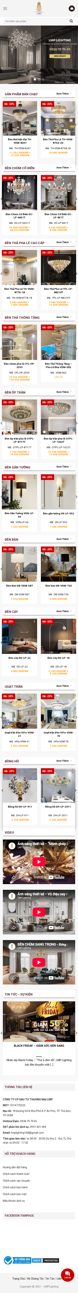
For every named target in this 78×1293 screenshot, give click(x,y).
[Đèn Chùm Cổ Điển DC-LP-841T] (58, 192)
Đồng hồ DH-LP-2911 (58, 806)
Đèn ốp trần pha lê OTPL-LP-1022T (58, 440)
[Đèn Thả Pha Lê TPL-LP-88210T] (58, 267)
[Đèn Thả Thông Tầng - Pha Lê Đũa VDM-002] (58, 342)
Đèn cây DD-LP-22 (19, 657)
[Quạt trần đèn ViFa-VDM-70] (58, 711)
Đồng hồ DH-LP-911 (20, 806)
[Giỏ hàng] (72, 8)
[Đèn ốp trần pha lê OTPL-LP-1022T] (58, 417)
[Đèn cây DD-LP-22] (19, 636)
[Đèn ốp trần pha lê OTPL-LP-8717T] (19, 417)
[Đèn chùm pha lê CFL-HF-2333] (19, 342)
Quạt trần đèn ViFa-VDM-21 (20, 734)
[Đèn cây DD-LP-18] (58, 636)
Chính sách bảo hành (15, 1187)
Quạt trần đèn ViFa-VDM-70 (59, 734)
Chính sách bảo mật (15, 1194)
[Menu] (5, 8)
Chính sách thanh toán (16, 1173)
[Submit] (71, 21)
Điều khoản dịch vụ (14, 1200)
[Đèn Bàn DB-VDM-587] (19, 564)
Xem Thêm (62, 93)
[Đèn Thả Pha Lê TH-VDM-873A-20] (58, 118)
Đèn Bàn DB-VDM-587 (19, 585)
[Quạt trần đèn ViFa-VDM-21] (19, 711)
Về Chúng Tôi (35, 1278)
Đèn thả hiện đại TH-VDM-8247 (20, 141)
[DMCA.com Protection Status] (45, 1260)
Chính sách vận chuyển (16, 1180)
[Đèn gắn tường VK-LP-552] (58, 491)
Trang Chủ (18, 1278)
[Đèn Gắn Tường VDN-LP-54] (19, 491)
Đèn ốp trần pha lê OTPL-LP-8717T (19, 440)
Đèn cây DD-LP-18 (58, 657)
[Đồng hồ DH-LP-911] (20, 785)
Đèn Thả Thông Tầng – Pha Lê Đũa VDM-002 (58, 365)
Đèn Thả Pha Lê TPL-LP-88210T (58, 290)
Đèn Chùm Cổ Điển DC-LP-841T (58, 216)
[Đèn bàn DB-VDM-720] (58, 564)
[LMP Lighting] (39, 8)
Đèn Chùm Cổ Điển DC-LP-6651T (19, 216)
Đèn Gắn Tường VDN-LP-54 (19, 515)
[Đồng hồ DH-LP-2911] (58, 785)
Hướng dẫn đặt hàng (15, 1167)
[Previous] (3, 132)
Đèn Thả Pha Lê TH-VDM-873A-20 (58, 141)
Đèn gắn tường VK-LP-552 (58, 513)
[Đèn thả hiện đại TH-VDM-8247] (20, 118)
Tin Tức (50, 1278)
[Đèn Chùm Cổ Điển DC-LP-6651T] (19, 192)
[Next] (75, 132)
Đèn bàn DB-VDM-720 (58, 585)
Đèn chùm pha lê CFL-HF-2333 (19, 365)
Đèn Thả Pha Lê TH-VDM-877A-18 (19, 290)
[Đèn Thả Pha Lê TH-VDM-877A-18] (19, 267)
